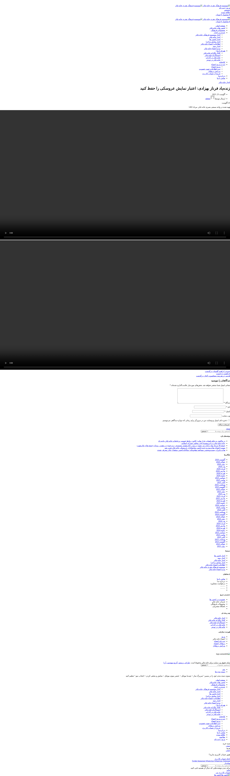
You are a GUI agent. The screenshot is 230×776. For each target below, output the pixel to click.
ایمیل (227, 411)
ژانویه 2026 (220, 476)
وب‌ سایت (226, 416)
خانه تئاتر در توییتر (213, 60)
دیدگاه (227, 403)
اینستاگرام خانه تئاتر (212, 55)
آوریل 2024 (221, 523)
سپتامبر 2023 (220, 539)
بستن (228, 746)
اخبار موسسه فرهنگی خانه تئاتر (208, 35)
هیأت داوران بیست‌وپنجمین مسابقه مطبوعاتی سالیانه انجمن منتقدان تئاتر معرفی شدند (191, 450)
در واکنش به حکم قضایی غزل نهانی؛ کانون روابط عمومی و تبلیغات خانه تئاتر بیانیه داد (191, 441)
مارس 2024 (220, 526)
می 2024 (221, 521)
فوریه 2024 (220, 528)
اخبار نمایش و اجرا (213, 42)
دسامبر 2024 (220, 505)
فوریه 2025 (220, 501)
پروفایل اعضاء (219, 643)
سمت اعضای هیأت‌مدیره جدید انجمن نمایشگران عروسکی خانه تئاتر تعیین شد (195, 448)
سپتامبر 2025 (220, 485)
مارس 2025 (220, 498)
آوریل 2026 (221, 469)
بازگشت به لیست (223, 374)
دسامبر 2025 (220, 478)
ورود (223, 637)
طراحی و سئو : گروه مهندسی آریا (177, 663)
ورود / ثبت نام (219, 739)
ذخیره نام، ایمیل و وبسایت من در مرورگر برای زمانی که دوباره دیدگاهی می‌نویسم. (194, 420)
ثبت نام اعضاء (219, 641)
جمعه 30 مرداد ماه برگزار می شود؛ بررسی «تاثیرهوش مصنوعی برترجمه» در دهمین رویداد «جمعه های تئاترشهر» (181, 446)
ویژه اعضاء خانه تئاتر (212, 49)
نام (228, 407)
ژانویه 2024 (220, 530)
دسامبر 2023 (220, 533)
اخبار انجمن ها (214, 39)
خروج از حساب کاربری (211, 74)
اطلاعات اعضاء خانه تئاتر (210, 44)
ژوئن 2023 (221, 546)
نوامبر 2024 (220, 507)
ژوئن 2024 (221, 519)
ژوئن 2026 (221, 464)
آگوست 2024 (220, 514)
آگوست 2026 (220, 460)
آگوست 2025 (220, 487)
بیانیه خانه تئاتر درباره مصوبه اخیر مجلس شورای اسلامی (203, 443)
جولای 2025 (220, 489)
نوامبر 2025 (220, 480)
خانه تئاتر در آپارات (213, 58)
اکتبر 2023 (221, 537)
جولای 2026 (220, 462)
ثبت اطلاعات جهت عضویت (209, 69)
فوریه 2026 (220, 473)
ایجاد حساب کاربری (222, 759)
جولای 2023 (220, 544)
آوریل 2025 (221, 496)
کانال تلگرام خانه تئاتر (211, 53)
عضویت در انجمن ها (217, 599)
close (228, 429)
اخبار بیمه (216, 46)
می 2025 (221, 494)
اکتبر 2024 (221, 510)
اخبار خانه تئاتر (214, 37)
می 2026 (221, 466)
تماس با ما (221, 579)
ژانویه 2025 (220, 503)
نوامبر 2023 (220, 535)
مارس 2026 (220, 471)
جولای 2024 (220, 517)
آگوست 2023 (220, 542)
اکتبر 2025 (221, 482)
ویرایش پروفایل (214, 71)
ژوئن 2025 (221, 492)
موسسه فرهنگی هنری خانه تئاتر (212, 567)
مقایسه (222, 737)
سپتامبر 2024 (220, 512)
